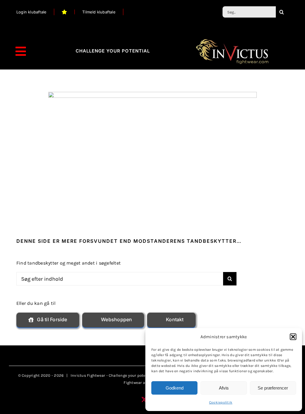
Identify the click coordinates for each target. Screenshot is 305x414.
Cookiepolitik (220, 402)
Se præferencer (273, 387)
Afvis (224, 387)
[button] (293, 337)
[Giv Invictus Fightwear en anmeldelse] (64, 12)
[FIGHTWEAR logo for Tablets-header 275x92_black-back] (232, 40)
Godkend (174, 387)
